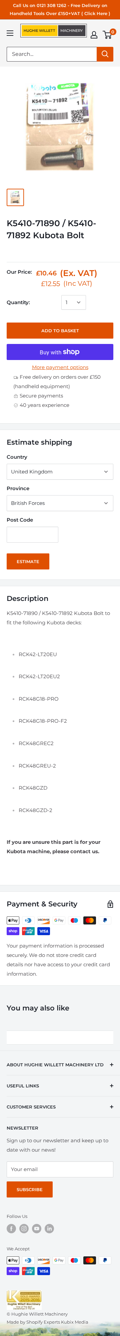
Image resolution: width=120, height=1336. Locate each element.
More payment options (60, 367)
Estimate (28, 561)
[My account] (94, 34)
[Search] (105, 54)
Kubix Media (74, 1322)
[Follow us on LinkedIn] (49, 1228)
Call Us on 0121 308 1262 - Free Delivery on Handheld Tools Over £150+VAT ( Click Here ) (60, 9)
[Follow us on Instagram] (24, 1228)
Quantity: (18, 302)
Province (18, 488)
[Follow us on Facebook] (11, 1228)
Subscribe (30, 1189)
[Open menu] (10, 33)
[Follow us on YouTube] (36, 1228)
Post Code (20, 520)
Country (17, 457)
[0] (107, 35)
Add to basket (60, 330)
